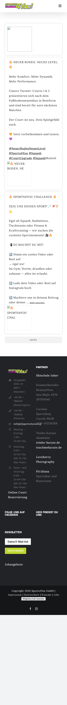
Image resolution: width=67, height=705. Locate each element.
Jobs (56, 594)
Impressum (15, 594)
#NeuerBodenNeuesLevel (27, 148)
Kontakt (47, 594)
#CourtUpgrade (20, 158)
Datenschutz (31, 594)
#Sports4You (18, 153)
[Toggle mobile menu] (60, 6)
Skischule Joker (47, 375)
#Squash (35, 153)
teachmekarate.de (49, 447)
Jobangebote (14, 564)
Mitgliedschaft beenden (33, 599)
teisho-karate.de (48, 442)
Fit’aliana (42, 471)
